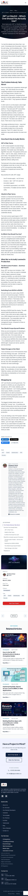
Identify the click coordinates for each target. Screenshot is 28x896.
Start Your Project (14, 603)
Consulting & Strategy (8, 841)
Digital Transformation (6, 861)
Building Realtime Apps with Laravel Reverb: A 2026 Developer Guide (12, 723)
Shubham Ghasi (13, 465)
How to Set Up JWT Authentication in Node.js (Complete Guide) (11, 654)
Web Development (7, 846)
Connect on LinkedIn (15, 514)
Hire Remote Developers (9, 810)
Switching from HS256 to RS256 (12, 543)
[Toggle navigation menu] (25, 2)
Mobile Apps (6, 848)
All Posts (14, 615)
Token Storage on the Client (11, 548)
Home (11, 10)
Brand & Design (7, 843)
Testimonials (6, 823)
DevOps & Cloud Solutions (7, 863)
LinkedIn (6, 439)
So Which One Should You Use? (12, 534)
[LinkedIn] (2, 796)
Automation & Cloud (8, 850)
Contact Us (5, 830)
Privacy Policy (11, 893)
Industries (5, 812)
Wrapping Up (7, 550)
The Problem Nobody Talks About (12, 525)
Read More (6, 663)
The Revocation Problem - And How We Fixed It (14, 540)
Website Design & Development (8, 855)
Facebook (6, 442)
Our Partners (6, 818)
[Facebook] (6, 796)
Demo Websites (7, 828)
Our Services (6, 807)
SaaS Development (5, 859)
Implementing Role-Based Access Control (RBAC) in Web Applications (13, 688)
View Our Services (14, 760)
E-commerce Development (7, 857)
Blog (16, 10)
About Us (5, 805)
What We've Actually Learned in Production (13, 537)
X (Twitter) (15, 439)
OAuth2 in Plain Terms (9, 532)
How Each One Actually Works (10, 527)
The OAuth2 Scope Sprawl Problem (13, 545)
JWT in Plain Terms (9, 529)
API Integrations (4, 866)
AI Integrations (6, 839)
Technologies (6, 815)
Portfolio (5, 820)
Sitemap (18, 893)
